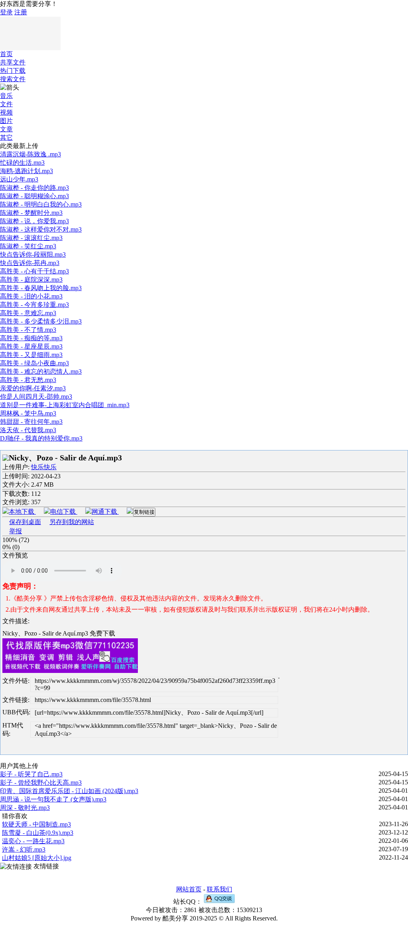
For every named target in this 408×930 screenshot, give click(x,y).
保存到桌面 (25, 522)
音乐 (6, 95)
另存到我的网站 (71, 522)
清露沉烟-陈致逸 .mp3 (30, 154)
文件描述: (15, 621)
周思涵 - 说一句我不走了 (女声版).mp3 (53, 799)
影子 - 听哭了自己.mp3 (31, 774)
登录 (6, 12)
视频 (6, 112)
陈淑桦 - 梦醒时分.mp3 (31, 212)
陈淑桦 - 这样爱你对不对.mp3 (41, 229)
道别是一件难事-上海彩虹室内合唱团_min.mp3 (64, 405)
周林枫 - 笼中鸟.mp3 (28, 413)
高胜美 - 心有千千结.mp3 (34, 271)
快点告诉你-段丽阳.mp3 (33, 254)
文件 (6, 104)
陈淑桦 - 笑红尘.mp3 (28, 246)
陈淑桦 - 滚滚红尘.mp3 (31, 237)
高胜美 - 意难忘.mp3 (28, 313)
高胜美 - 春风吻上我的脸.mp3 (41, 288)
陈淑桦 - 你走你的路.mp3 (34, 187)
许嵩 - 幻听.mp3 (23, 849)
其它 (6, 137)
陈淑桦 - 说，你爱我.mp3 (34, 221)
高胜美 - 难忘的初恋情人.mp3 (41, 371)
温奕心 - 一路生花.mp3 (33, 841)
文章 (6, 129)
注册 (20, 12)
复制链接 (144, 512)
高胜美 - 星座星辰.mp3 (31, 346)
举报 (15, 531)
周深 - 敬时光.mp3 (25, 807)
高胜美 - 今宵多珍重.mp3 (34, 304)
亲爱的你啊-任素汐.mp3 (33, 388)
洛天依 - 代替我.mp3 (28, 430)
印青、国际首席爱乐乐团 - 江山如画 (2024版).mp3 (69, 791)
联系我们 (219, 889)
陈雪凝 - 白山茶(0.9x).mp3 (37, 832)
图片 (6, 120)
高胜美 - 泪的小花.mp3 (31, 296)
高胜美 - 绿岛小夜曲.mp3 (34, 363)
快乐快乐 (44, 467)
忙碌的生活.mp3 (22, 162)
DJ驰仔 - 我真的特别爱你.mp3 (41, 438)
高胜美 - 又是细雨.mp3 (31, 354)
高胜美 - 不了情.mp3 (28, 329)
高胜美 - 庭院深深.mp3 (31, 279)
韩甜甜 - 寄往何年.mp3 (31, 421)
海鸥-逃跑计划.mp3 (26, 171)
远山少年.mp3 (19, 179)
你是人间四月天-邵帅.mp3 (36, 396)
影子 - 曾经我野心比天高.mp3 (41, 782)
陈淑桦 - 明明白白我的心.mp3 (41, 204)
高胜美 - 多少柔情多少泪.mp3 (41, 321)
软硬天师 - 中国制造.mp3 (36, 824)
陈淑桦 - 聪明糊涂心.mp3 (34, 196)
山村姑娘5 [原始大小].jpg (36, 857)
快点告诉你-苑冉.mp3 (29, 262)
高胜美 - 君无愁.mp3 (28, 379)
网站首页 (189, 889)
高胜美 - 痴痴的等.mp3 (31, 338)
